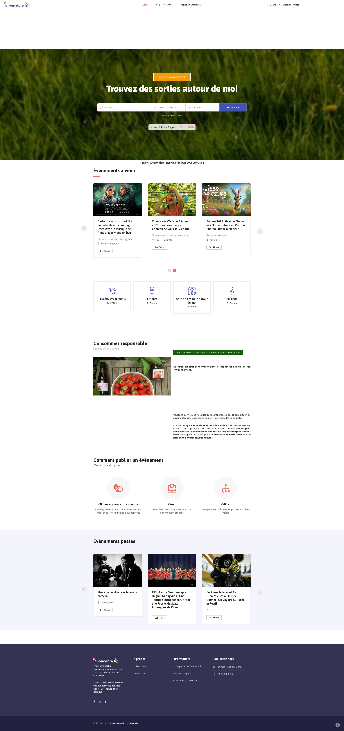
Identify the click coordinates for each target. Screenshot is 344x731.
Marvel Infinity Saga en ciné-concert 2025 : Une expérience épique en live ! (225, 225)
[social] (94, 701)
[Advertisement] (172, 30)
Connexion (274, 4)
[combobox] (168, 107)
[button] (84, 228)
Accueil (146, 4)
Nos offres (169, 4)
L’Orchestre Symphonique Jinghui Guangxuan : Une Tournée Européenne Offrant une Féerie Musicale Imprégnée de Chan (171, 599)
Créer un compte (291, 4)
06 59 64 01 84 (225, 674)
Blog (157, 4)
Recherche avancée (172, 115)
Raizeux (104, 247)
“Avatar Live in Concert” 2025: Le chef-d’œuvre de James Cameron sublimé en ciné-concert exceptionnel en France (171, 229)
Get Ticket (105, 254)
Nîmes (212, 239)
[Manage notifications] (338, 725)
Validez (226, 504)
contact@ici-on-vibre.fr (230, 666)
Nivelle (104, 602)
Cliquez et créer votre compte (118, 504)
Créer (172, 504)
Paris (162, 250)
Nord (110, 602)
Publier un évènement (190, 4)
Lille (157, 250)
